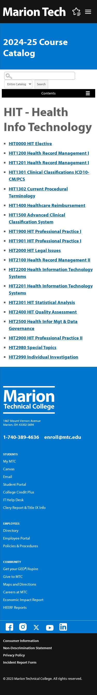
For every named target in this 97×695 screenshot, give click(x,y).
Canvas (8, 468)
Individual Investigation (43, 357)
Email (7, 476)
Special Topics (32, 347)
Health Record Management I (49, 153)
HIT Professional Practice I (45, 231)
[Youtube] (49, 627)
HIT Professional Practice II (46, 338)
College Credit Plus (18, 492)
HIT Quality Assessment (43, 312)
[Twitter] (36, 627)
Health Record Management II (49, 260)
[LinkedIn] (63, 627)
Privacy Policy (14, 655)
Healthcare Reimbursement (47, 205)
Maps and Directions (19, 584)
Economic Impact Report (23, 599)
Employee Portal (16, 538)
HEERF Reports (15, 607)
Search (41, 84)
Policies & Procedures (20, 545)
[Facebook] (9, 627)
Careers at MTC (15, 591)
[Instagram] (23, 627)
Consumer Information (21, 640)
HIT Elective (30, 143)
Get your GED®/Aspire (20, 568)
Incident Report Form (19, 662)
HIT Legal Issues (35, 250)
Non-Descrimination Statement (27, 648)
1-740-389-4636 (21, 437)
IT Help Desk (13, 499)
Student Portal (14, 484)
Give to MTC (13, 576)
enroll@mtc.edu (62, 437)
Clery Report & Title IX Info (24, 507)
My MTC (9, 461)
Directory (10, 530)
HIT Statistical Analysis (42, 302)
